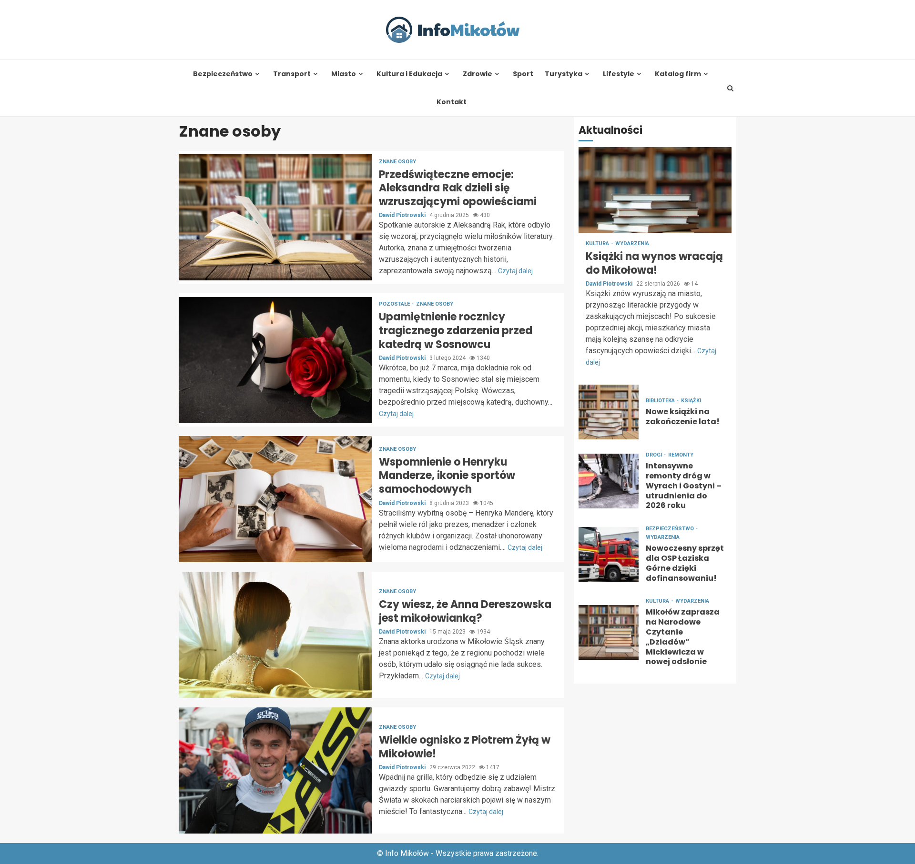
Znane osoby (397, 161)
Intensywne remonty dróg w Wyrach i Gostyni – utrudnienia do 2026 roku (609, 481)
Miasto (343, 74)
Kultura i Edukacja (409, 74)
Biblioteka (661, 400)
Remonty (680, 454)
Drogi (654, 454)
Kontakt (452, 102)
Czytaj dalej (515, 271)
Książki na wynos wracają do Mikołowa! (655, 190)
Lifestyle (618, 74)
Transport (292, 74)
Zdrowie (477, 74)
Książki (691, 400)
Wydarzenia (632, 243)
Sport (523, 74)
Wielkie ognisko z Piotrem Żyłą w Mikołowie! (275, 770)
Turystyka (563, 74)
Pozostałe (395, 304)
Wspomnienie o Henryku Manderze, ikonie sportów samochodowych (275, 499)
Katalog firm (678, 74)
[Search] (730, 88)
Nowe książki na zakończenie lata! (609, 412)
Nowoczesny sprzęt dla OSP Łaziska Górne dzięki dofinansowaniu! (609, 553)
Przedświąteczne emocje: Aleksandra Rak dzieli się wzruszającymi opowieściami (275, 217)
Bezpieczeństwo (223, 74)
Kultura (598, 243)
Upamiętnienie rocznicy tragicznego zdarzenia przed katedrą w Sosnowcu (275, 360)
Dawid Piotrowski (403, 215)
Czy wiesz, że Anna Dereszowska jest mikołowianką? (275, 635)
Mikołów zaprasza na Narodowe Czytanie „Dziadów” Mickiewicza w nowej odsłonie (609, 632)
